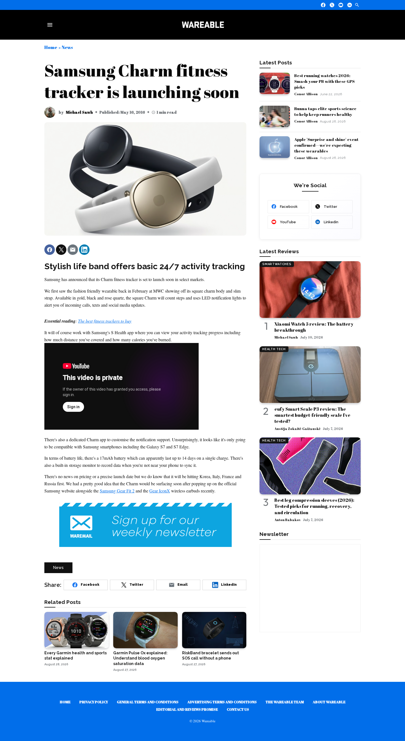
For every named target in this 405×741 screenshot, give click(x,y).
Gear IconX (159, 491)
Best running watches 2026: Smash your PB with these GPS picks (324, 81)
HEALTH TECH (273, 349)
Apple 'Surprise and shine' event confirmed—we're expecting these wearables (326, 144)
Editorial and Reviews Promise (187, 709)
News (67, 47)
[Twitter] (332, 5)
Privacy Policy (93, 701)
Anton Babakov (287, 519)
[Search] (357, 5)
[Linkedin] (349, 5)
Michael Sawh (79, 112)
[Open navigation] (51, 25)
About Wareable (329, 701)
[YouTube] (341, 5)
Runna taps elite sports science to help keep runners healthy (325, 111)
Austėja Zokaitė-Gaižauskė (297, 428)
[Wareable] (203, 25)
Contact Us (238, 709)
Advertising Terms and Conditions (222, 701)
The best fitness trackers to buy (104, 321)
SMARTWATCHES (276, 264)
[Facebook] (323, 5)
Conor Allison (306, 94)
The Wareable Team (285, 701)
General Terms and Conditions (148, 701)
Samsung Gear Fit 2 (117, 491)
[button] (49, 249)
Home (50, 47)
